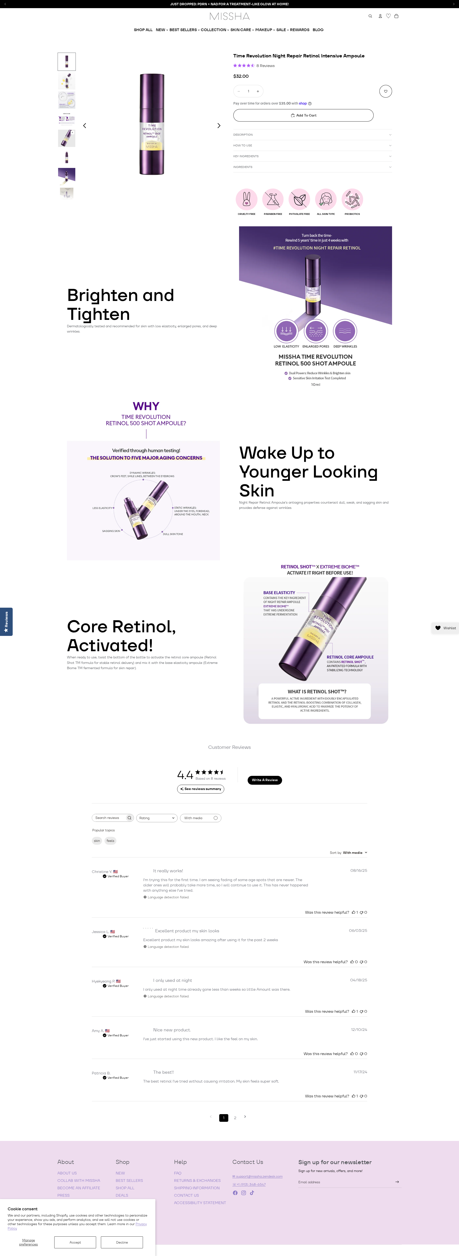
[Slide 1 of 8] (66, 61)
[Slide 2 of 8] (66, 80)
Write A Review (265, 780)
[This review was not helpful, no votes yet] (361, 912)
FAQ (177, 1173)
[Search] (370, 16)
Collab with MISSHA (78, 1180)
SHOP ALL (125, 1187)
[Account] (380, 16)
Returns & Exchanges (197, 1180)
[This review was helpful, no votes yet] (352, 961)
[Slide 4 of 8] (66, 119)
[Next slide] (220, 126)
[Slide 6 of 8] (66, 157)
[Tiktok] (252, 1193)
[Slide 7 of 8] (66, 176)
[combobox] (157, 818)
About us (67, 1173)
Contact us (186, 1195)
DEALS (122, 1195)
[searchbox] (108, 818)
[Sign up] (397, 1182)
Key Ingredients (246, 156)
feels (110, 841)
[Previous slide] (83, 126)
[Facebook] (235, 1193)
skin (97, 841)
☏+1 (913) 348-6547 (249, 1184)
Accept (75, 1242)
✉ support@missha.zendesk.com (257, 1176)
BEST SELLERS (129, 1180)
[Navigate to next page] (246, 1116)
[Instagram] (243, 1193)
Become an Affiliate (78, 1187)
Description (243, 134)
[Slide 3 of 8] (66, 100)
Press (63, 1195)
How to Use (242, 145)
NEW (120, 1173)
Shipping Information (197, 1187)
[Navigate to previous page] (212, 1116)
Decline (122, 1242)
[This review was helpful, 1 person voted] (353, 912)
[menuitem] (143, 30)
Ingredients (242, 167)
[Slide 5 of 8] (66, 138)
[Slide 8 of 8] (66, 195)
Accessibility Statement (200, 1202)
